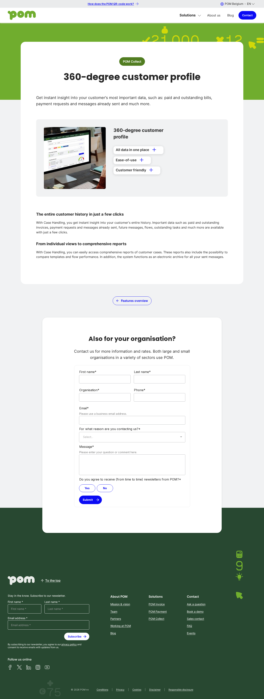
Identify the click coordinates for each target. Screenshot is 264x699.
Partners (115, 618)
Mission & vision (120, 604)
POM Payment (158, 611)
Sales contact (195, 618)
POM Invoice (157, 604)
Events (191, 633)
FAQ (189, 625)
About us (213, 15)
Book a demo (195, 611)
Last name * (52, 601)
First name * (15, 601)
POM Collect (132, 61)
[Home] (22, 15)
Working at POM (120, 625)
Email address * (17, 618)
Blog (230, 15)
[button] (237, 4)
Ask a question (196, 604)
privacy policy (69, 644)
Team (113, 611)
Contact (247, 15)
